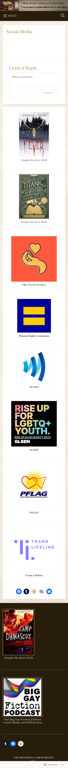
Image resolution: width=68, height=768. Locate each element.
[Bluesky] (49, 591)
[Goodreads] (34, 591)
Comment (48, 92)
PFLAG (34, 512)
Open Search (62, 15)
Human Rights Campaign (34, 336)
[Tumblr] (26, 591)
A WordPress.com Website (34, 757)
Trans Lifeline (34, 575)
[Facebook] (19, 591)
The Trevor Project (34, 285)
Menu (12, 15)
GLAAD (34, 387)
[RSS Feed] (41, 591)
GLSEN (34, 450)
